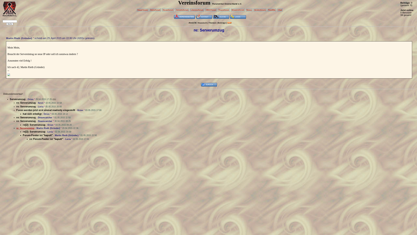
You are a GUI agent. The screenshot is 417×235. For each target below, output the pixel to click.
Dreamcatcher (45, 117)
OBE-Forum (211, 10)
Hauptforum (142, 10)
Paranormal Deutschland (224, 4)
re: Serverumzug (26, 102)
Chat (280, 10)
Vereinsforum (260, 10)
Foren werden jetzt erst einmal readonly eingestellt (45, 110)
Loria (40, 106)
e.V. (240, 4)
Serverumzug (17, 99)
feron (40, 103)
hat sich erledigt (32, 113)
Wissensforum (237, 10)
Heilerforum (155, 10)
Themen (212, 23)
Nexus (249, 10)
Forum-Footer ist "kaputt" (38, 135)
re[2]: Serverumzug (34, 124)
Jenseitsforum (182, 10)
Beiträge (222, 23)
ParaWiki (272, 10)
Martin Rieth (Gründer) (19, 38)
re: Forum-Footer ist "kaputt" (46, 139)
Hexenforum (168, 10)
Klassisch (202, 23)
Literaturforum (197, 10)
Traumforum (223, 10)
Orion (30, 99)
